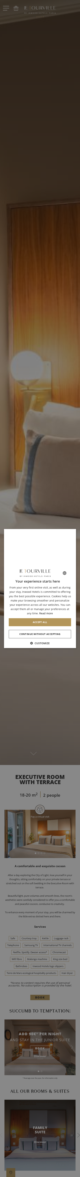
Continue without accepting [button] (40, 634)
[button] (40, 643)
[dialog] (40, 588)
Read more (46, 613)
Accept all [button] (40, 622)
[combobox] (65, 573)
